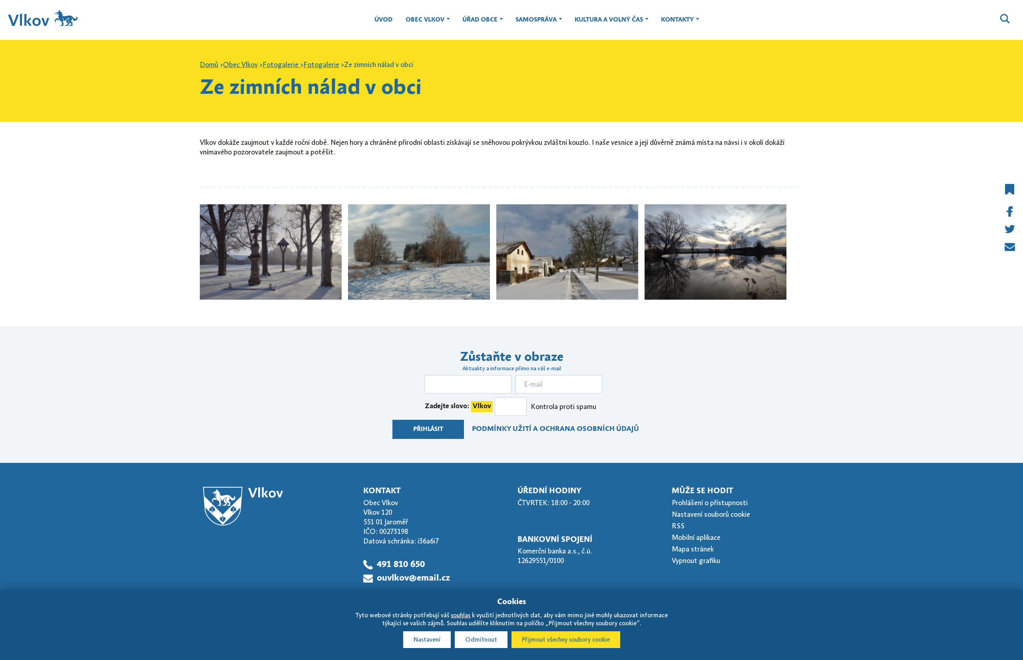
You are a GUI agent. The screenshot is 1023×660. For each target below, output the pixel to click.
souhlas (460, 615)
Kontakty (674, 23)
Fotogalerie (281, 65)
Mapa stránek (693, 549)
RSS (678, 526)
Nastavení (427, 639)
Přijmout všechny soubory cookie (566, 639)
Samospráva (533, 23)
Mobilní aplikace (696, 537)
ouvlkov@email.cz (413, 578)
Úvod (383, 20)
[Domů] (43, 18)
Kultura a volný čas (606, 23)
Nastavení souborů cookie (711, 514)
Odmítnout (481, 639)
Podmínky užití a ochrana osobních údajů (555, 429)
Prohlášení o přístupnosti (710, 503)
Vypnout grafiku (696, 561)
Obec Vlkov (422, 23)
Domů (209, 65)
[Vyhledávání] (1005, 20)
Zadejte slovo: (458, 406)
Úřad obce (477, 23)
